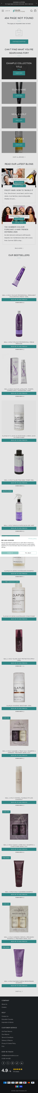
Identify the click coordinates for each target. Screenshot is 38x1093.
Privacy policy (32, 538)
